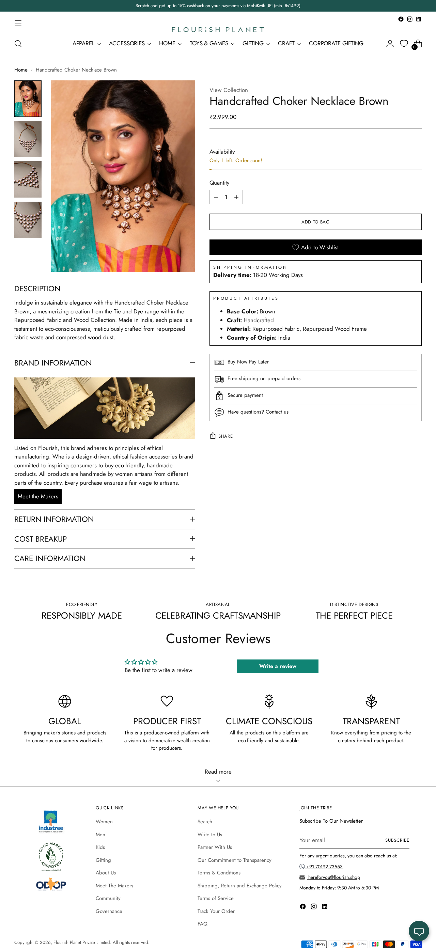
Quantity (219, 182)
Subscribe (397, 840)
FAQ (202, 924)
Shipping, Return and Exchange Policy (240, 885)
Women (104, 821)
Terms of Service (216, 898)
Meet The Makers (114, 885)
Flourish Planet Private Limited (81, 942)
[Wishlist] (404, 43)
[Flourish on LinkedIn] (419, 19)
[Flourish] (218, 29)
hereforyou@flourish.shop (333, 877)
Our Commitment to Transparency (234, 860)
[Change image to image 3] (28, 179)
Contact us (277, 412)
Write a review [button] (277, 666)
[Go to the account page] (390, 43)
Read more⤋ (218, 775)
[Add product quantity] (236, 197)
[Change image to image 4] (28, 220)
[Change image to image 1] (28, 98)
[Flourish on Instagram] (410, 19)
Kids (100, 847)
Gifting (103, 860)
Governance (109, 911)
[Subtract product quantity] (216, 197)
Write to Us (210, 834)
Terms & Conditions (219, 872)
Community (108, 898)
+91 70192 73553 (324, 866)
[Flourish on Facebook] (401, 19)
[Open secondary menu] (18, 23)
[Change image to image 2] (28, 139)
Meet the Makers (38, 496)
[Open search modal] (18, 43)
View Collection (228, 90)
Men (100, 834)
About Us (106, 872)
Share (225, 436)
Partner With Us (215, 847)
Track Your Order (216, 911)
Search (205, 821)
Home (21, 70)
